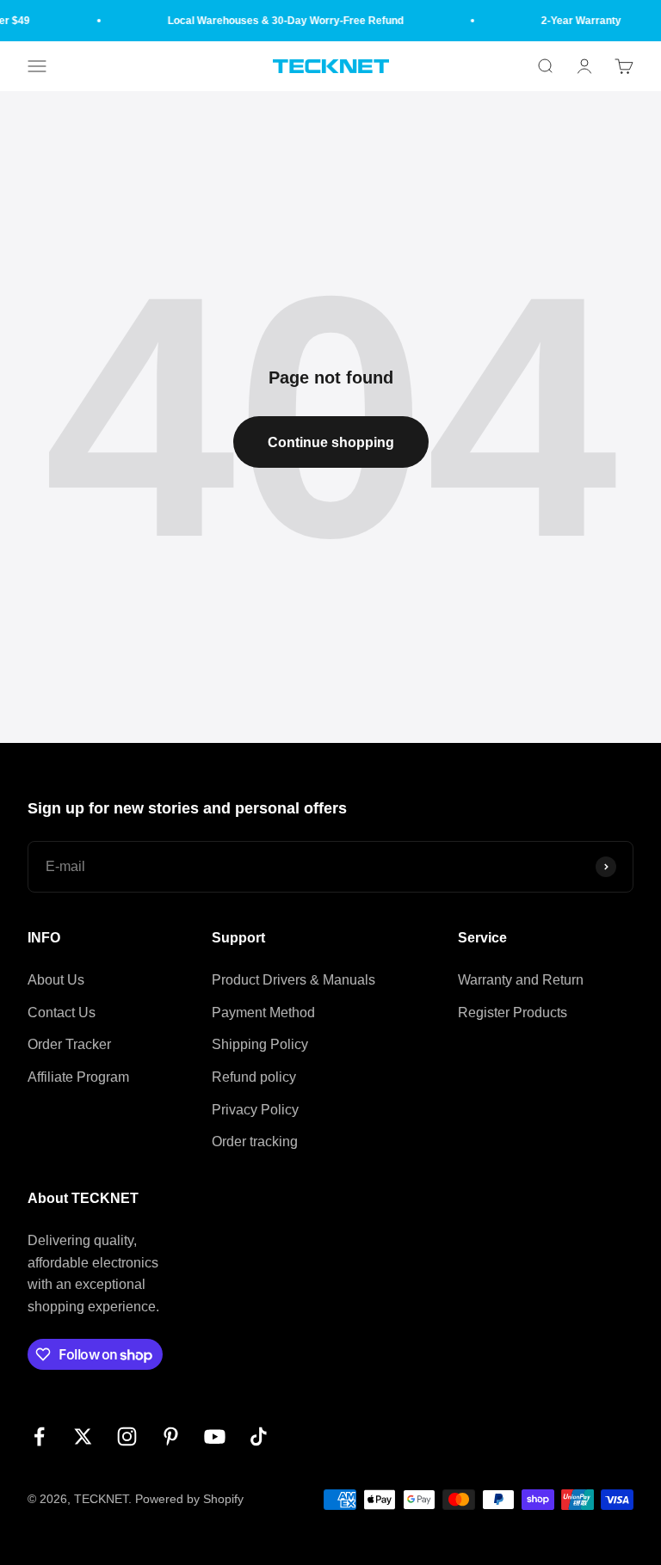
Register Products (512, 1012)
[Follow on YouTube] (214, 1436)
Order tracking (255, 1141)
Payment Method (263, 1012)
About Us (56, 980)
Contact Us (62, 1012)
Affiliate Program (78, 1077)
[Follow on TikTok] (258, 1436)
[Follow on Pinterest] (170, 1436)
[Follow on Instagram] (127, 1436)
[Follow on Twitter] (83, 1436)
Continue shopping (331, 442)
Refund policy (254, 1077)
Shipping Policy (260, 1044)
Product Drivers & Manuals (293, 980)
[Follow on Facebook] (39, 1436)
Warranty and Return (521, 980)
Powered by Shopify (189, 1499)
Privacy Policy (255, 1109)
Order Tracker (69, 1044)
